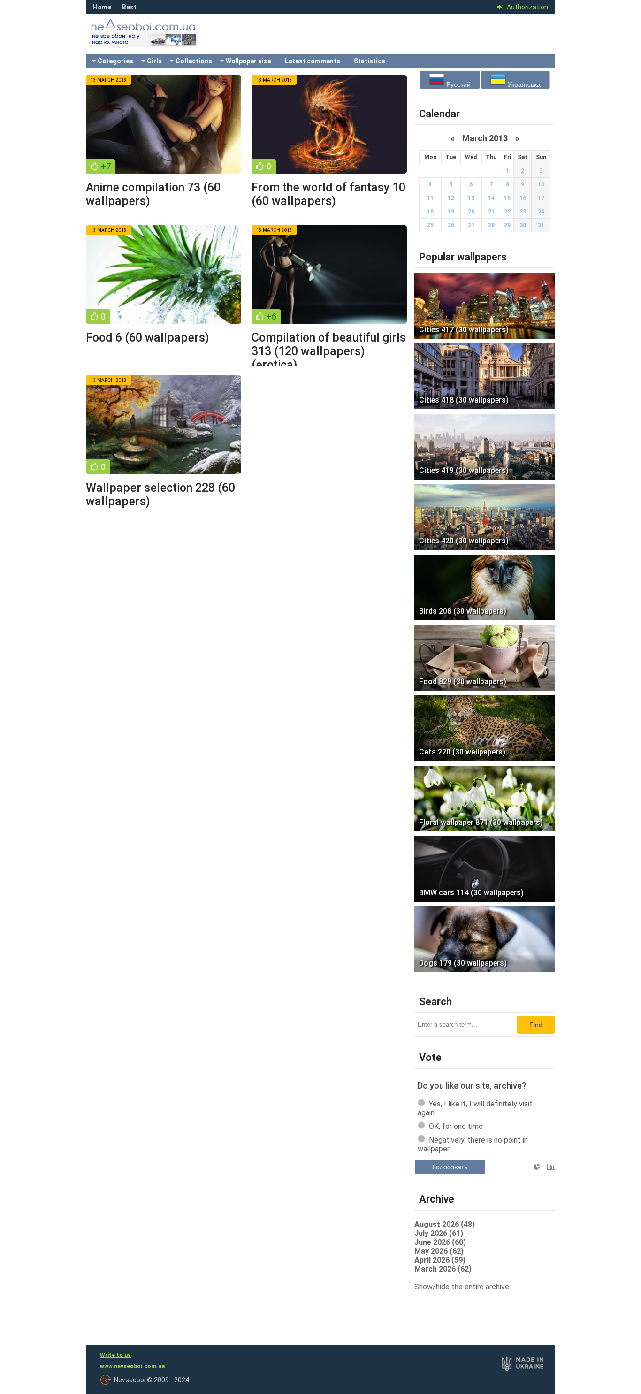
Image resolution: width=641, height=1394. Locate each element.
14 (491, 198)
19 (451, 211)
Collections (194, 61)
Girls (154, 61)
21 (491, 211)
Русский (457, 84)
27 (471, 225)
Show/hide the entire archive (461, 1286)
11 (430, 198)
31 (541, 225)
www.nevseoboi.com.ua (132, 1366)
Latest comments (312, 61)
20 (471, 211)
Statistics (369, 61)
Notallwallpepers (156, 39)
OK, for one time (456, 1126)
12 (451, 198)
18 (430, 211)
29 (507, 225)
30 (522, 225)
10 (541, 184)
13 (471, 198)
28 (491, 225)
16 (522, 198)
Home (102, 7)
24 (541, 211)
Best (129, 7)
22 (507, 211)
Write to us (115, 1355)
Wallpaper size (248, 61)
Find (535, 1024)
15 (507, 198)
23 (522, 211)
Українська (523, 84)
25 (430, 225)
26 (451, 225)
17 (541, 198)
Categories (115, 61)
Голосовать (450, 1167)
